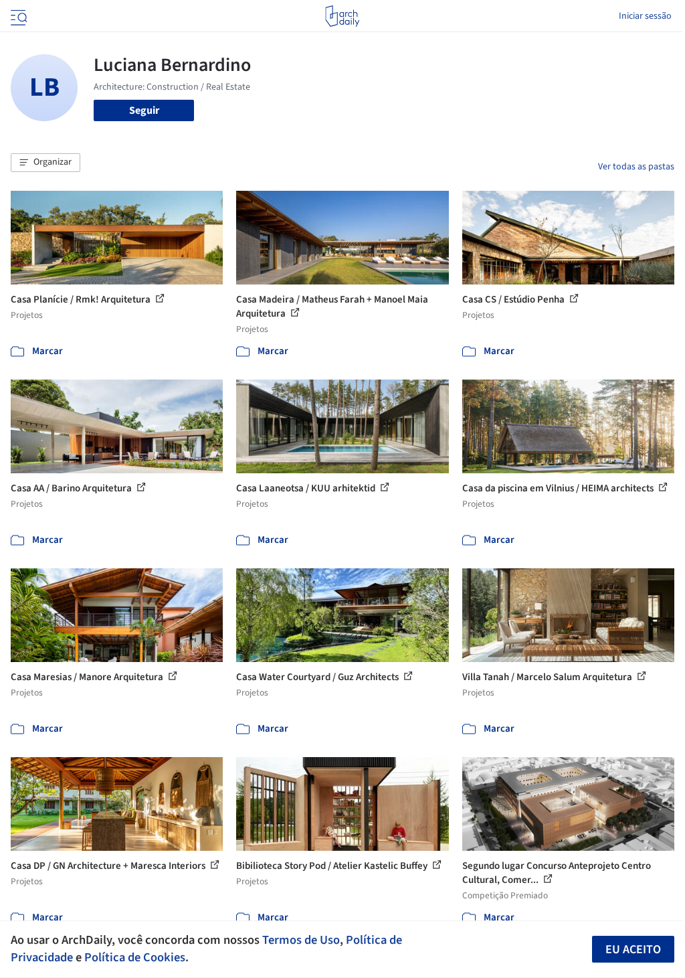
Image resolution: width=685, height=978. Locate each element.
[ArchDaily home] (342, 16)
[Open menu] (17, 16)
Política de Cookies (134, 957)
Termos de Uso (301, 940)
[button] (45, 162)
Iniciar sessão (645, 16)
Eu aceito (633, 949)
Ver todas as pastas (636, 166)
